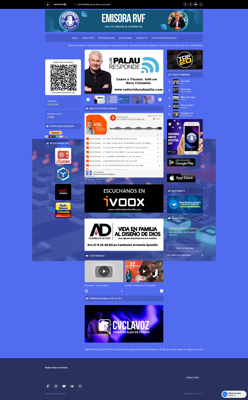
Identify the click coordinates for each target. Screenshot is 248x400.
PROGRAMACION (106, 38)
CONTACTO (142, 38)
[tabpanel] (104, 273)
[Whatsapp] (201, 4)
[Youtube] (196, 4)
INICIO (75, 38)
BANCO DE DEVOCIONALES (106, 179)
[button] (99, 99)
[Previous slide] (88, 99)
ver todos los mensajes (179, 255)
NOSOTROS (88, 38)
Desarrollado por (189, 393)
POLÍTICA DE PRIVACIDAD (164, 38)
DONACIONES (125, 38)
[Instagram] (191, 4)
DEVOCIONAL (89, 179)
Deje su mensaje (184, 248)
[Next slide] (160, 99)
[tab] (121, 291)
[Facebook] (185, 4)
